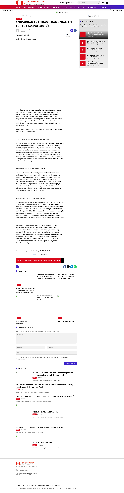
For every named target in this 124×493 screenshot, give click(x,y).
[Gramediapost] (30, 3)
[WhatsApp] (75, 266)
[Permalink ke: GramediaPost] (18, 30)
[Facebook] (64, 266)
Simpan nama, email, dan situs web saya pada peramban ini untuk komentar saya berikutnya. (44, 358)
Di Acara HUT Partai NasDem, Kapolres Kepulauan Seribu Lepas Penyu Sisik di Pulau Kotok (25, 290)
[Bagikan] (75, 30)
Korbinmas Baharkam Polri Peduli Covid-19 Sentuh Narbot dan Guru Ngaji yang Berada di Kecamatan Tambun (46, 276)
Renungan (19, 18)
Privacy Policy (20, 485)
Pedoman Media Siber (45, 485)
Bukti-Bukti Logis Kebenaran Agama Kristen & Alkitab (96, 63)
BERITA (18, 285)
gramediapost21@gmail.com (28, 474)
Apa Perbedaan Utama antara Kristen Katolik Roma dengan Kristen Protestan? (96, 49)
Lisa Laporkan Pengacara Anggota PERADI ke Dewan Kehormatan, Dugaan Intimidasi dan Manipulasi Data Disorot (95, 56)
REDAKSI (57, 485)
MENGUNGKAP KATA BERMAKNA (22, 322)
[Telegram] (71, 266)
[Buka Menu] (107, 3)
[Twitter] (68, 266)
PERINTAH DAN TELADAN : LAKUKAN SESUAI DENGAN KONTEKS (45, 297)
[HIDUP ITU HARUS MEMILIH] (67, 307)
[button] (98, 2)
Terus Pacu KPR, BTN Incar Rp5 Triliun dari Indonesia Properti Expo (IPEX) (66, 276)
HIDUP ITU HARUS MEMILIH (65, 322)
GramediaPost (23, 29)
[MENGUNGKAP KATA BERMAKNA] (25, 307)
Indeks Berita (31, 485)
